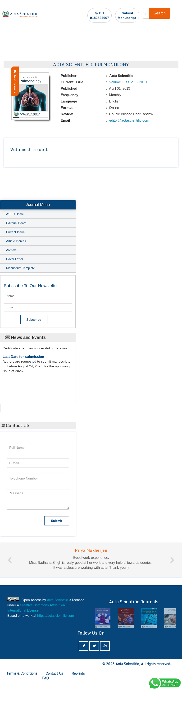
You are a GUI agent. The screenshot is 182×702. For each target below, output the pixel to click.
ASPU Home (15, 214)
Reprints (78, 673)
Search (160, 13)
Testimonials (15, 83)
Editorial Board (16, 223)
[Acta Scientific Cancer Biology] (102, 618)
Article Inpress (16, 241)
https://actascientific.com (55, 615)
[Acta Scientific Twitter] (94, 646)
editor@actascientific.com (128, 120)
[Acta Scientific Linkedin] (105, 646)
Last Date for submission (23, 353)
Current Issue (15, 232)
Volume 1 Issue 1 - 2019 (127, 82)
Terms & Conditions (21, 673)
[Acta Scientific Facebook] (83, 646)
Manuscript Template (20, 268)
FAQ (45, 678)
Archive (11, 250)
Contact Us (54, 673)
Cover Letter (14, 259)
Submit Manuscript (127, 15)
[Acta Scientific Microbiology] (125, 618)
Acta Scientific (19, 406)
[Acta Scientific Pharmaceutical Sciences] (149, 618)
